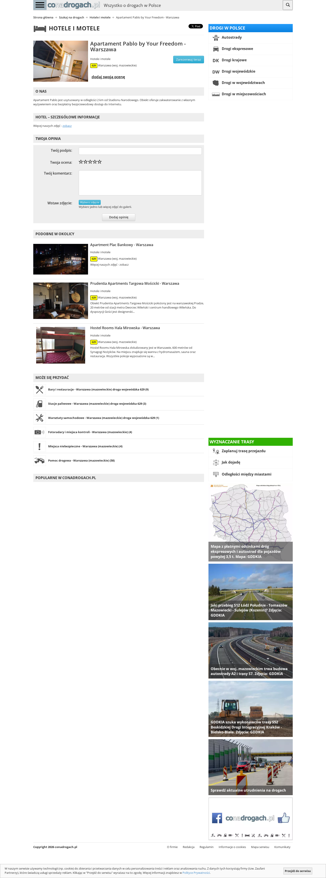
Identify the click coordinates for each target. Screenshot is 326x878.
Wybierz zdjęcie (89, 202)
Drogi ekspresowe (237, 48)
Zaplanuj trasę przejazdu (243, 451)
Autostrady (231, 37)
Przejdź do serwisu (298, 871)
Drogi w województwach (243, 82)
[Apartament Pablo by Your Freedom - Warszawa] (60, 61)
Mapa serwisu (260, 847)
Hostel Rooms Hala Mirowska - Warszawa (125, 327)
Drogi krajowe (234, 60)
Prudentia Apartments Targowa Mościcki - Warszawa (134, 283)
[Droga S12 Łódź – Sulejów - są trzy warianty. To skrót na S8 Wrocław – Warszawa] (250, 591)
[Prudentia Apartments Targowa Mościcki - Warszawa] (60, 301)
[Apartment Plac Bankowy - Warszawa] (60, 259)
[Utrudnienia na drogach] (250, 767)
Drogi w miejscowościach (243, 94)
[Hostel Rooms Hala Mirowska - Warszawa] (60, 345)
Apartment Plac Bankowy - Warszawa (121, 244)
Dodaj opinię (118, 217)
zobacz (67, 126)
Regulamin (207, 847)
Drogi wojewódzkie (238, 71)
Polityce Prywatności (196, 873)
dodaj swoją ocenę (108, 76)
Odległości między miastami (246, 474)
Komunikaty (282, 847)
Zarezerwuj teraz (188, 59)
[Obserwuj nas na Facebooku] (250, 818)
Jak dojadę (230, 462)
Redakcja (188, 847)
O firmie (172, 847)
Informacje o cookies (232, 847)
